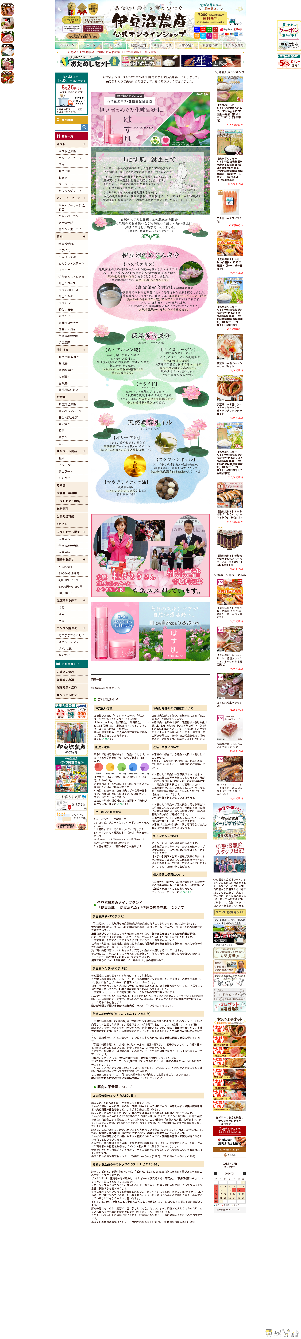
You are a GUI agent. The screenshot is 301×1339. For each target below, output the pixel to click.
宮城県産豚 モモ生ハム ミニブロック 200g (230, 745)
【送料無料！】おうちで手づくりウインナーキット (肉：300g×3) (229, 514)
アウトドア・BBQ (68, 501)
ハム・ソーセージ (68, 198)
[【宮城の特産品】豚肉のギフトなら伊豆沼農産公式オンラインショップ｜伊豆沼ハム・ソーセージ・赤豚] (150, 20)
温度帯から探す (67, 600)
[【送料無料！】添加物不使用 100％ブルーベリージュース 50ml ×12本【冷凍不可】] (230, 539)
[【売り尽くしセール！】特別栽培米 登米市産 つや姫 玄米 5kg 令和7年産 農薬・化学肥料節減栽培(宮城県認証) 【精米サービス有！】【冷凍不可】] (230, 290)
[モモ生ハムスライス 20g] (230, 202)
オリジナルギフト (68, 695)
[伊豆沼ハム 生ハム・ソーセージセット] (230, 347)
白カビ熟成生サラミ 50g (229, 704)
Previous (58, 52)
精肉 (60, 236)
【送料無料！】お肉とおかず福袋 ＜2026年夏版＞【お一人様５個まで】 (229, 263)
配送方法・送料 (67, 687)
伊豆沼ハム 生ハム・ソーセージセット (230, 364)
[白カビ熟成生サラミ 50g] (230, 686)
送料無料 (62, 508)
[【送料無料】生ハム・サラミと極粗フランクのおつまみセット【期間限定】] (230, 639)
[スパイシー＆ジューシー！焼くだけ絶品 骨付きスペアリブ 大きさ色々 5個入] (230, 769)
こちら (106, 739)
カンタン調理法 (67, 628)
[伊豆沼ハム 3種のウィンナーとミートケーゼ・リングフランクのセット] (230, 388)
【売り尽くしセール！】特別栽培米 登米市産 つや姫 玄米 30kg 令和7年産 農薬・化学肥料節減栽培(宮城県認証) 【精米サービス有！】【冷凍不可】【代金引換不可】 (230, 462)
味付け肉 (62, 349)
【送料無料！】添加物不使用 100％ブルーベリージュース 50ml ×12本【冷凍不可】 (229, 560)
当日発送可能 (65, 516)
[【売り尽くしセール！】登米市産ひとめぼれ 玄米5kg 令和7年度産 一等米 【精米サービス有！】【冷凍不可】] (230, 89)
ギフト (61, 144)
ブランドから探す (68, 532)
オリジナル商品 (67, 451)
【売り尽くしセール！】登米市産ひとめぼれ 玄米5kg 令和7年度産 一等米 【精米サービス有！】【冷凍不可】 (229, 112)
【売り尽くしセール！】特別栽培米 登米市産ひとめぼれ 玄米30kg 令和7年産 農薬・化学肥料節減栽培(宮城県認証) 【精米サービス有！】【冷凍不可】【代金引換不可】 (230, 169)
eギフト (62, 524)
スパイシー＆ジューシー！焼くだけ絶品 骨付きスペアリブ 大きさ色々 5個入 (230, 789)
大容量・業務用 (67, 493)
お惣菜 (61, 397)
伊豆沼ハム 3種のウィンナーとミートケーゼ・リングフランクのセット (229, 409)
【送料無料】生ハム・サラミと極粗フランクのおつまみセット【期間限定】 (229, 659)
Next (243, 52)
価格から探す (65, 559)
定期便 (61, 485)
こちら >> (186, 892)
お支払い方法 (65, 679)
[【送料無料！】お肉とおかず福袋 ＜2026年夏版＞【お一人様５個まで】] (230, 243)
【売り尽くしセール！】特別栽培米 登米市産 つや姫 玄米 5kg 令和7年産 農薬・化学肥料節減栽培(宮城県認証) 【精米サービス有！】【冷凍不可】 (230, 316)
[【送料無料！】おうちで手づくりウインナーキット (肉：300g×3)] (230, 495)
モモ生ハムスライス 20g (229, 219)
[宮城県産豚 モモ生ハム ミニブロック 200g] (230, 727)
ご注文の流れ (65, 672)
